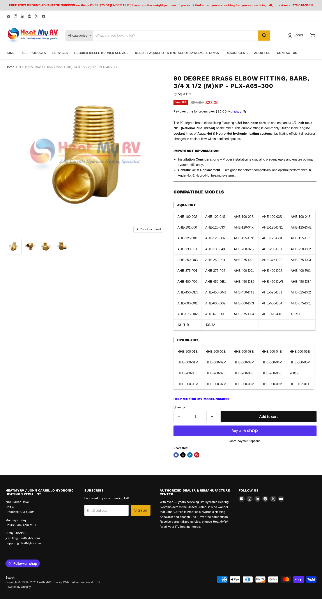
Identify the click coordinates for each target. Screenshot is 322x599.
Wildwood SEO (90, 582)
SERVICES (60, 53)
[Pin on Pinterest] (196, 455)
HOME (10, 53)
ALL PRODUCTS (33, 53)
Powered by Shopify (18, 586)
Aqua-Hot (184, 94)
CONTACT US (287, 53)
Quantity (179, 407)
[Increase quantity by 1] (212, 416)
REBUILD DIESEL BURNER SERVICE (101, 53)
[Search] (264, 35)
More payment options (244, 441)
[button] (13, 246)
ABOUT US (262, 53)
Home (9, 67)
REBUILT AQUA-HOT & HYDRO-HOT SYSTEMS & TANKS (177, 53)
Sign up (140, 510)
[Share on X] (183, 455)
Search (9, 577)
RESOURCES (236, 53)
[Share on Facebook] (176, 455)
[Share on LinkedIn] (190, 455)
